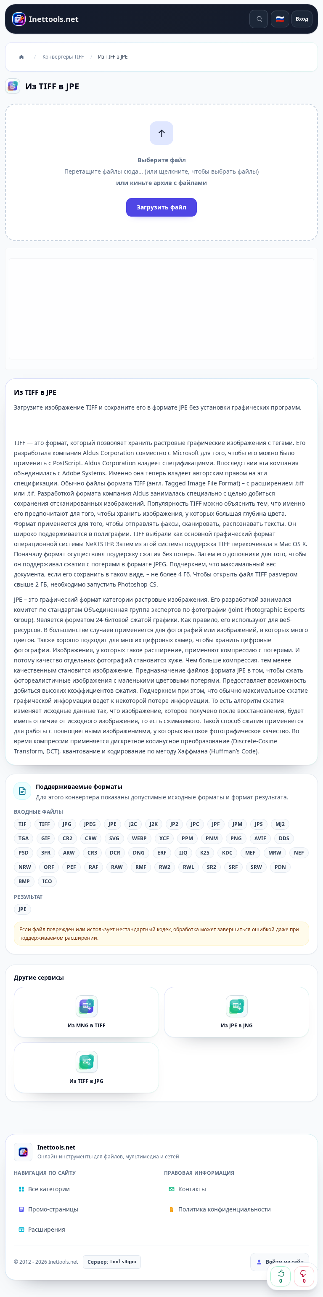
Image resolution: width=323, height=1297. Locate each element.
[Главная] (21, 57)
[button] (161, 172)
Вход (302, 18)
